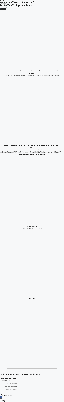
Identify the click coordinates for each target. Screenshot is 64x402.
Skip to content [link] (2, 0)
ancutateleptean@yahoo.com (4, 3)
